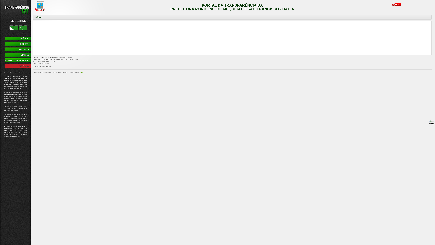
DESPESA (24, 49)
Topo (81, 72)
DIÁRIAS (25, 55)
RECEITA (24, 44)
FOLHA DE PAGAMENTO (17, 60)
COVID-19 (24, 66)
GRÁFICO (24, 38)
